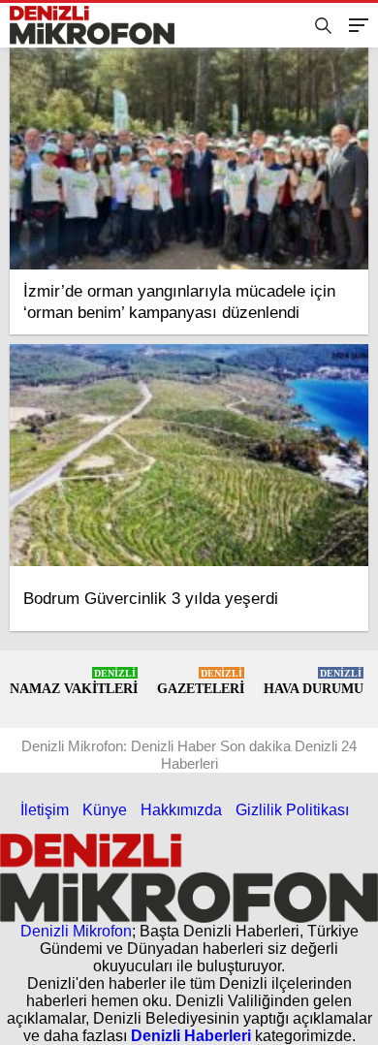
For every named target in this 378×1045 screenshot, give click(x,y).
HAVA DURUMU (313, 682)
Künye (104, 810)
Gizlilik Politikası (292, 810)
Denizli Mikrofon (76, 931)
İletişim (44, 810)
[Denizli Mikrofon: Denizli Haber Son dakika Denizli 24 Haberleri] (100, 26)
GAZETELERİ (200, 682)
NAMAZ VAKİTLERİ (74, 682)
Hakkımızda (181, 810)
